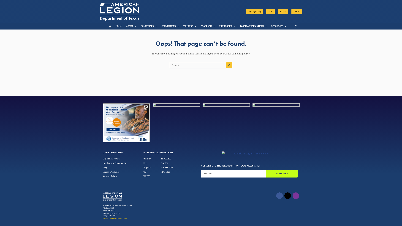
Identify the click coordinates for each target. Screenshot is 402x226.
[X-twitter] (287, 195)
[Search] (296, 26)
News (119, 26)
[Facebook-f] (279, 195)
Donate (297, 11)
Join (270, 11)
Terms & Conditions (109, 218)
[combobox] (198, 65)
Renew (283, 11)
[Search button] (229, 65)
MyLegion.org (254, 11)
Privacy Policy (122, 218)
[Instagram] (296, 195)
